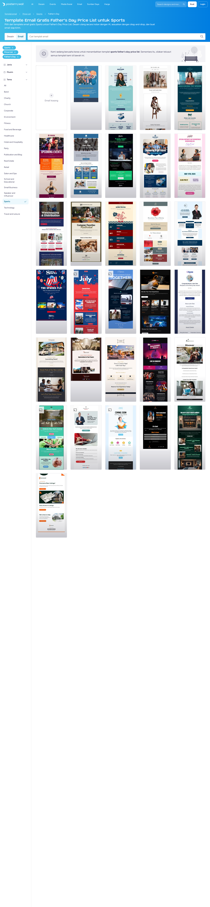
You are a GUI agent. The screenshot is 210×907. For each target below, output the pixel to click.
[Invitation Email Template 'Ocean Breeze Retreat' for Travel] (189, 369)
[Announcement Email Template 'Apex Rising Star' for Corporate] (189, 301)
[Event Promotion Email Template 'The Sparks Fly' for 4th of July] (51, 301)
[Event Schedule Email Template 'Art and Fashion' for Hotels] (189, 437)
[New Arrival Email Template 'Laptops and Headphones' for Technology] (155, 301)
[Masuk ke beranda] (11, 4)
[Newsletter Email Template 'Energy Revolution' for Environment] (120, 301)
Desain (10, 36)
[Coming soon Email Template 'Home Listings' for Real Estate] (51, 505)
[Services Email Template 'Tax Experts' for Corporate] (86, 437)
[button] (26, 65)
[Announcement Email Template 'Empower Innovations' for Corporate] (120, 98)
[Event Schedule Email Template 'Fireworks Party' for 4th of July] (86, 301)
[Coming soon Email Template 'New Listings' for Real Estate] (51, 369)
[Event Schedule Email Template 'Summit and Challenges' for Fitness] (51, 165)
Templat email (11, 14)
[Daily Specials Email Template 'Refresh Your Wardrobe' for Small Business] (155, 98)
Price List (27, 14)
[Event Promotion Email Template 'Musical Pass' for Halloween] (155, 369)
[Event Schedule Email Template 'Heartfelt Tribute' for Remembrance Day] (155, 233)
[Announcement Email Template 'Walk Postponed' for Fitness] (86, 98)
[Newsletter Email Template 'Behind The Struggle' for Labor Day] (86, 165)
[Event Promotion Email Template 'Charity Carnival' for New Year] (51, 437)
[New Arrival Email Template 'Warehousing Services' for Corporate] (51, 233)
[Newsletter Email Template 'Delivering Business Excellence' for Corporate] (189, 233)
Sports (39, 14)
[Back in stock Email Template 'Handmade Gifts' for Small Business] (86, 233)
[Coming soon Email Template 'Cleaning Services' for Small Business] (120, 437)
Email (20, 36)
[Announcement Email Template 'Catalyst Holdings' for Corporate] (189, 98)
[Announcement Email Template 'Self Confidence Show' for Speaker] (155, 437)
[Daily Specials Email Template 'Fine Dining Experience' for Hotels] (120, 369)
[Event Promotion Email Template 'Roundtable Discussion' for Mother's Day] (189, 165)
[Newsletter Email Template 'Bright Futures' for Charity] (155, 165)
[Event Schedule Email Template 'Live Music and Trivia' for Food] (120, 233)
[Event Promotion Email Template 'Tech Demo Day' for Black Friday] (120, 165)
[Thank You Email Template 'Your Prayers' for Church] (86, 369)
